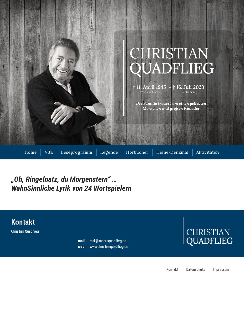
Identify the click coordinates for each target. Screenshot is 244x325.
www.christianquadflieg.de (109, 246)
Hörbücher (137, 152)
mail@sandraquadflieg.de (108, 241)
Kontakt (172, 269)
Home (31, 152)
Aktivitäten (207, 152)
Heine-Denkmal (172, 152)
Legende (109, 152)
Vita (49, 152)
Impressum (221, 269)
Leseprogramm (76, 152)
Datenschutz (195, 269)
